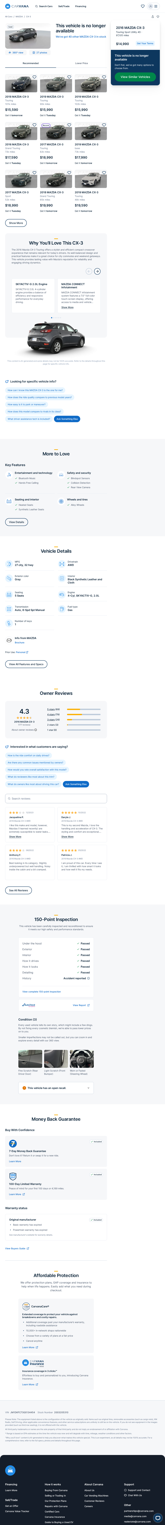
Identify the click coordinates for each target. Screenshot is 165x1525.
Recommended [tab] (31, 63)
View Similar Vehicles (135, 77)
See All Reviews (18, 890)
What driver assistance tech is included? (29, 419)
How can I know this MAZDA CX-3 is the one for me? (35, 390)
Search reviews (21, 798)
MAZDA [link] (19, 16)
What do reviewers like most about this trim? (31, 776)
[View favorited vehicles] (142, 6)
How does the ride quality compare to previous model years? (40, 397)
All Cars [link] (8, 16)
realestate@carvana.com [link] (137, 1521)
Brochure (19, 642)
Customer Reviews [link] (94, 1501)
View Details (16, 522)
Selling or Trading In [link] (55, 1495)
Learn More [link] (11, 1490)
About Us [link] (89, 1490)
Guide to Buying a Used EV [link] (59, 1522)
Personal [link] (20, 652)
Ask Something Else (67, 419)
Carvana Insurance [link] (55, 1516)
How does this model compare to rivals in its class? (34, 411)
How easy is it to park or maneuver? (26, 404)
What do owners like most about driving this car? (33, 784)
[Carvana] (17, 7)
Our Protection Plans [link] (56, 1501)
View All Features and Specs (26, 664)
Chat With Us (135, 1495)
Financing (80, 6)
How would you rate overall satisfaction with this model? (37, 769)
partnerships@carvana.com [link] (139, 1511)
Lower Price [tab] (81, 63)
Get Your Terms (145, 43)
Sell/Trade (63, 6)
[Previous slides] (89, 271)
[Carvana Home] (10, 1470)
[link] (17, 1194)
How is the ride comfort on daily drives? (28, 755)
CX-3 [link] (28, 16)
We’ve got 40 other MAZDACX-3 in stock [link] (81, 36)
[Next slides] (97, 271)
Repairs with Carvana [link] (56, 1506)
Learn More (15, 1161)
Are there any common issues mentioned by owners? (35, 762)
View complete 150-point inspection (41, 991)
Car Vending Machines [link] (96, 1495)
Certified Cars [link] (52, 1511)
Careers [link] (88, 1506)
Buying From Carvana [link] (56, 1490)
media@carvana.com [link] (135, 1516)
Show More (16, 223)
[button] (153, 6)
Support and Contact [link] (139, 1490)
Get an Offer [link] (11, 1506)
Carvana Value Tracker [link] (17, 1511)
